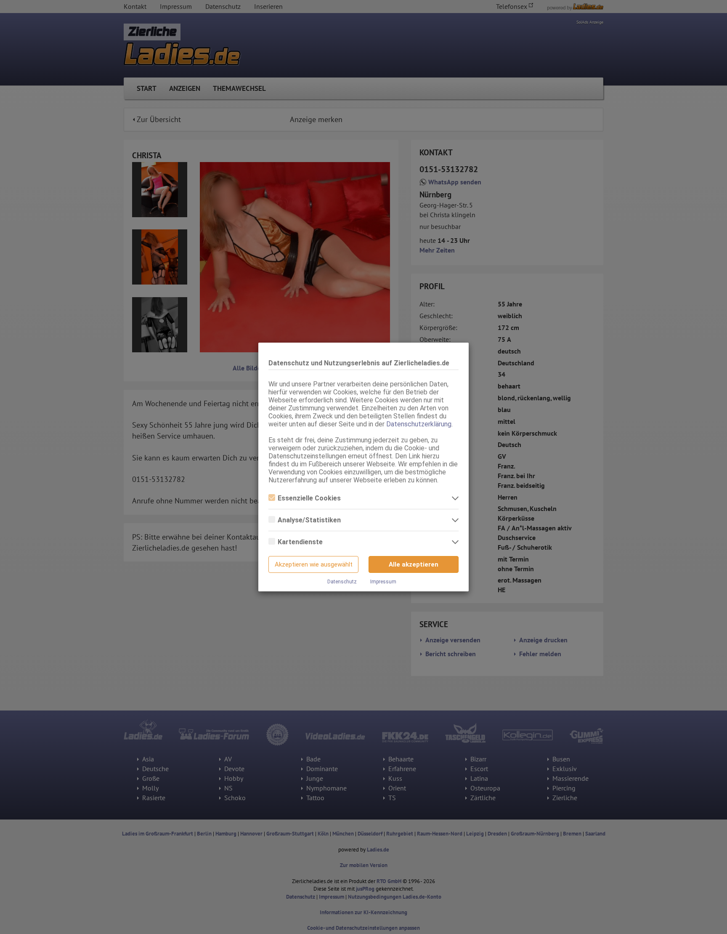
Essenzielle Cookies (309, 498)
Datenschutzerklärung (418, 424)
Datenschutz (342, 582)
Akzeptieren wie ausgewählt (314, 564)
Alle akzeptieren (413, 564)
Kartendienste (300, 542)
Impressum (383, 582)
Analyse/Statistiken (309, 520)
